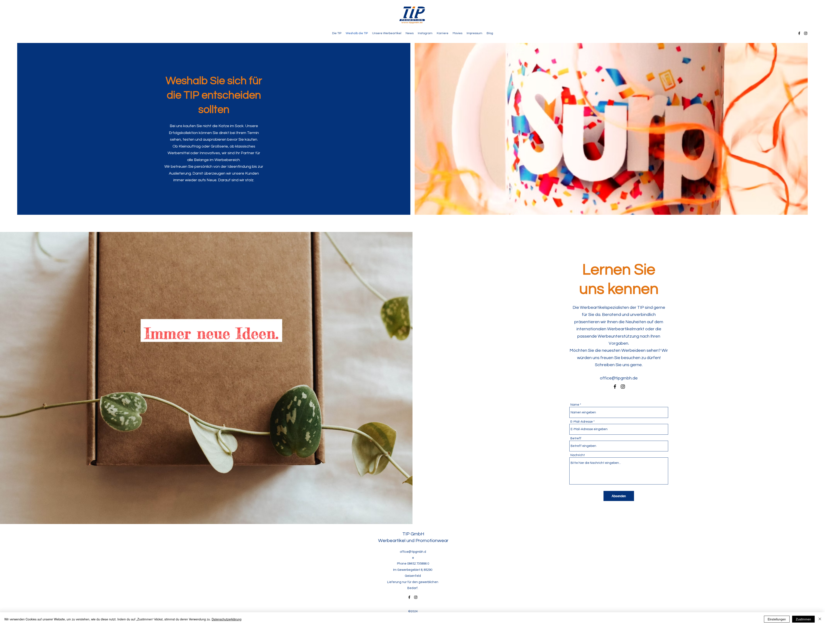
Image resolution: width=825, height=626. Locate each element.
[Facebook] (799, 33)
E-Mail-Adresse (581, 421)
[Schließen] (819, 619)
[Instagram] (806, 33)
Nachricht (577, 455)
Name (574, 404)
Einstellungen (777, 619)
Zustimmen (803, 619)
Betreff (575, 438)
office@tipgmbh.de (619, 378)
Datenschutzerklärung (226, 619)
